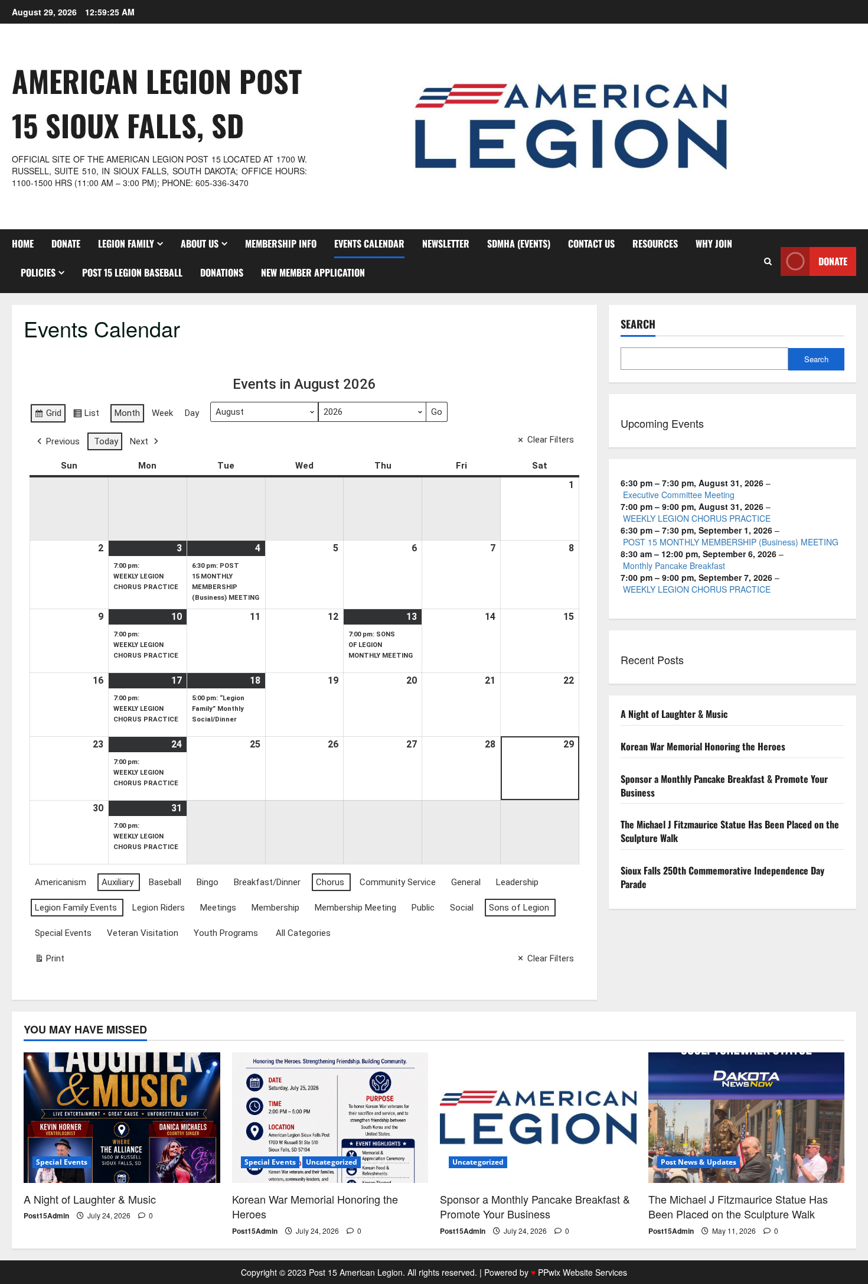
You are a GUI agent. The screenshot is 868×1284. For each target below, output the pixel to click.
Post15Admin (46, 1215)
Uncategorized (331, 1162)
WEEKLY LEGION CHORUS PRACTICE (697, 518)
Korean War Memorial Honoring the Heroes (703, 746)
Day (192, 413)
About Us (199, 243)
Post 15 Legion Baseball (132, 272)
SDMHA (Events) (518, 243)
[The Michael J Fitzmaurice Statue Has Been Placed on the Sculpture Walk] (746, 1118)
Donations (221, 272)
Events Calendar (369, 243)
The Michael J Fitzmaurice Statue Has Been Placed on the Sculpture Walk (730, 831)
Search (638, 324)
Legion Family (126, 243)
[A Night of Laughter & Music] (122, 1118)
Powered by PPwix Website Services (555, 1272)
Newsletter (445, 243)
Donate (832, 261)
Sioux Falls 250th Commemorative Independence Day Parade (722, 877)
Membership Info (280, 243)
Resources (655, 243)
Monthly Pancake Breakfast (674, 565)
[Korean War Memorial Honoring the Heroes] (330, 1118)
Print (49, 960)
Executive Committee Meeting (679, 494)
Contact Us (591, 243)
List (86, 415)
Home (23, 243)
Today (106, 441)
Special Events (61, 1162)
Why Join (714, 243)
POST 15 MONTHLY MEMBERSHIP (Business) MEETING (730, 542)
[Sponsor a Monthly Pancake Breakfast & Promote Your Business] (538, 1118)
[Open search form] (768, 261)
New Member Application (313, 272)
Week (162, 413)
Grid (47, 415)
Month (127, 413)
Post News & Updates (699, 1162)
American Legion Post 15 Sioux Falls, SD (157, 102)
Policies (38, 272)
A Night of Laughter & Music (674, 714)
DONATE (65, 243)
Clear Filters (550, 439)
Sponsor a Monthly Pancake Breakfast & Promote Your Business (724, 785)
